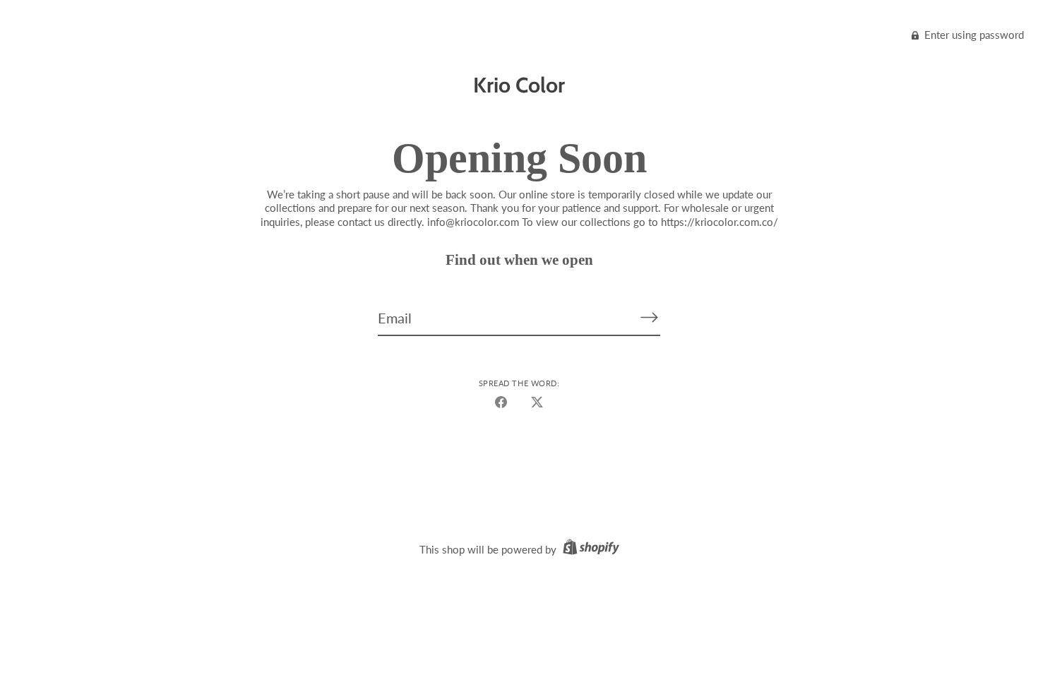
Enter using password (972, 34)
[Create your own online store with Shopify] (589, 549)
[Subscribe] (648, 317)
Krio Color (519, 85)
